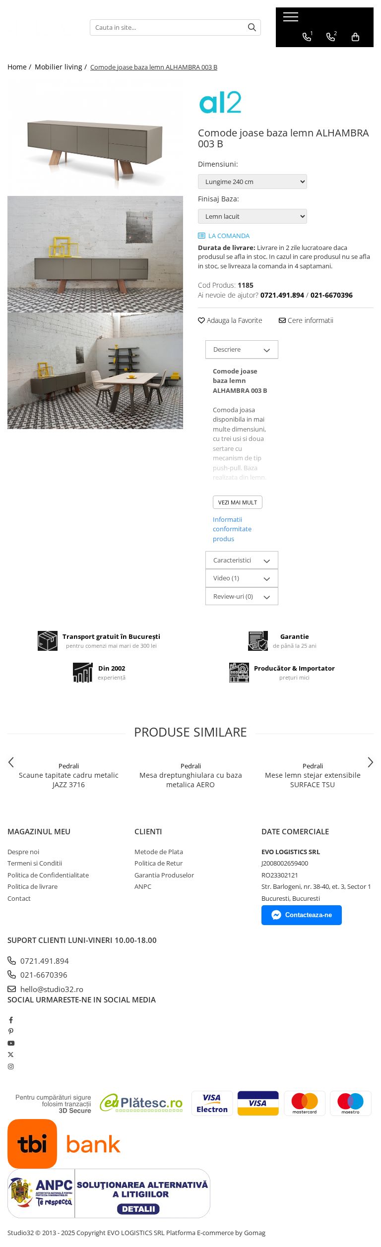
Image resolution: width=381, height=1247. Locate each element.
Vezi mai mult (237, 502)
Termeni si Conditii (34, 863)
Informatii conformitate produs (232, 529)
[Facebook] (10, 1019)
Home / (20, 66)
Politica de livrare (32, 886)
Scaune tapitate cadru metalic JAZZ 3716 (69, 779)
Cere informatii (309, 320)
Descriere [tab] (227, 349)
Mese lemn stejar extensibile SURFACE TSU (313, 779)
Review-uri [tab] (233, 596)
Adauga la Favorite (233, 320)
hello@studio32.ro (50, 989)
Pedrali (69, 765)
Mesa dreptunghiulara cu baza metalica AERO (190, 779)
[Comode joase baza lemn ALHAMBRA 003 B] (95, 137)
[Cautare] (252, 27)
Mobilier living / (62, 66)
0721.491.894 (43, 961)
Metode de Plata (158, 851)
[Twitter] (10, 1054)
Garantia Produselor (164, 875)
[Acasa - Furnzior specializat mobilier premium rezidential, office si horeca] (41, 27)
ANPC (142, 886)
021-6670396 (42, 975)
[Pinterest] (10, 1031)
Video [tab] (226, 577)
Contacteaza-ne (308, 915)
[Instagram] (10, 1066)
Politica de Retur (158, 863)
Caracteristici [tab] (232, 560)
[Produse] (292, 19)
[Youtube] (10, 1043)
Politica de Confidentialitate (48, 875)
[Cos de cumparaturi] (355, 37)
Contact (19, 898)
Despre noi (23, 851)
